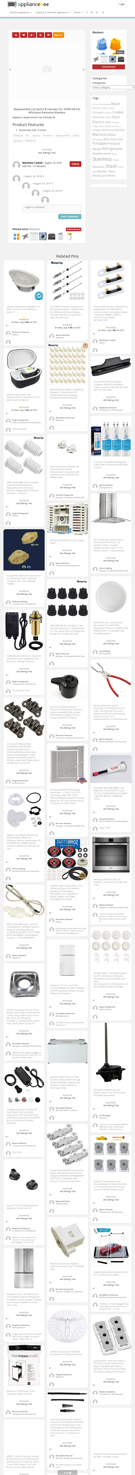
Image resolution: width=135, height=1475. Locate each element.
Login (122, 4)
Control (108, 112)
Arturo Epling (105, 568)
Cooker (118, 112)
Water (112, 171)
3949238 (18, 135)
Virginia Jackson (20, 780)
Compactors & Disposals (111, 410)
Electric (98, 121)
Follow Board (73, 229)
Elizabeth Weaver (64, 919)
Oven (113, 139)
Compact (98, 112)
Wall (94, 171)
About (77, 12)
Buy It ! (58, 35)
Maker (111, 135)
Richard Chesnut (20, 332)
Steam (116, 160)
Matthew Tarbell (107, 340)
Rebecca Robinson (21, 1228)
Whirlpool (30, 140)
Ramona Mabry (19, 601)
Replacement (63, 135)
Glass (101, 126)
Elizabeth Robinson (65, 417)
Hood (114, 126)
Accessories (104, 104)
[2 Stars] (45, 150)
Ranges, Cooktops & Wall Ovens (71, 497)
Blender (96, 108)
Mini (107, 139)
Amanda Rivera (106, 819)
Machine (99, 134)
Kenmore (48, 135)
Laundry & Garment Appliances (52, 12)
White (111, 176)
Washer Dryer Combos (66, 1110)
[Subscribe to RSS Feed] (97, 12)
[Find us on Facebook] (86, 12)
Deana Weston (63, 335)
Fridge (95, 126)
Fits (27, 135)
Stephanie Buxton (108, 407)
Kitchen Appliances (20, 12)
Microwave (97, 139)
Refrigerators (105, 487)
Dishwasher (98, 117)
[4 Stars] (49, 150)
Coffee (112, 108)
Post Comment (70, 216)
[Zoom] (40, 35)
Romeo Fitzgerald (64, 495)
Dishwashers (18, 783)
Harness (36, 135)
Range (96, 149)
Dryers (15, 334)
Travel (120, 167)
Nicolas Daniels (63, 823)
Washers (18, 140)
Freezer (115, 122)
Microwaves (105, 653)
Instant (96, 130)
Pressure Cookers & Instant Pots (71, 738)
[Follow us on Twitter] (91, 12)
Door (108, 117)
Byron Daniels (106, 485)
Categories (99, 82)
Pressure (113, 143)
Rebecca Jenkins (107, 1391)
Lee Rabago (104, 651)
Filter (108, 122)
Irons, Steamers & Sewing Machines (29, 422)
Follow (75, 164)
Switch (75, 135)
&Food (95, 104)
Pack (120, 139)
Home (108, 126)
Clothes (104, 108)
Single (114, 154)
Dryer (116, 117)
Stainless (102, 159)
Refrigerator (112, 148)
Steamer (98, 167)
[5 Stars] (51, 150)
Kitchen (119, 130)
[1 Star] (43, 150)
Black (115, 103)
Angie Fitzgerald (20, 420)
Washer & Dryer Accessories (112, 741)
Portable (99, 143)
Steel (111, 166)
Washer (102, 171)
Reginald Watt (106, 905)
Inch (119, 126)
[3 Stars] (47, 150)
